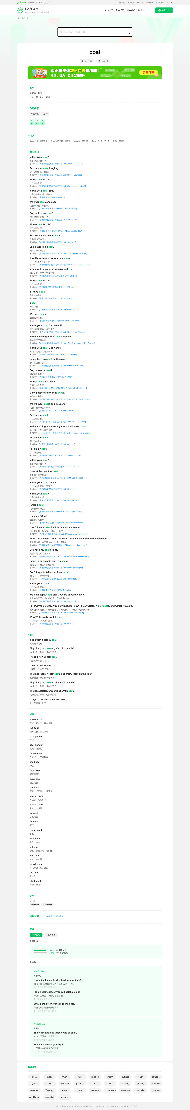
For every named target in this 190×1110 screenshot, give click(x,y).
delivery (125, 1083)
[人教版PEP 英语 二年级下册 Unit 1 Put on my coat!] (55, 455)
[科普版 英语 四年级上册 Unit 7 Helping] (50, 590)
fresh (64, 1076)
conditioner (34, 1096)
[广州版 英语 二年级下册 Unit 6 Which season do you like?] (58, 545)
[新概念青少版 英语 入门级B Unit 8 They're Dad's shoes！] (58, 388)
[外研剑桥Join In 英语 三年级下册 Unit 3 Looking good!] (57, 477)
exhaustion (49, 1096)
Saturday (156, 1083)
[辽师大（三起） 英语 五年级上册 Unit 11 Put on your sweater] (60, 433)
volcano (49, 1083)
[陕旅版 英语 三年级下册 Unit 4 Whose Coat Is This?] (56, 231)
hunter (80, 1090)
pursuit (95, 1083)
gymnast (156, 1090)
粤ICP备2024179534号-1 (119, 1106)
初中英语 (120, 10)
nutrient (64, 1096)
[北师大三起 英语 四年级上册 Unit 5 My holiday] (54, 578)
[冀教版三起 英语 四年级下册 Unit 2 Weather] (53, 601)
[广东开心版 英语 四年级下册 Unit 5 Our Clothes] (54, 309)
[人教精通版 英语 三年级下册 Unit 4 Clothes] (52, 489)
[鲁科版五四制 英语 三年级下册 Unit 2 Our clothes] (55, 466)
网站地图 (134, 1106)
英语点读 (131, 2)
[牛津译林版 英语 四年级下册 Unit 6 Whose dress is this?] (58, 186)
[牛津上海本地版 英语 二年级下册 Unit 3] (51, 298)
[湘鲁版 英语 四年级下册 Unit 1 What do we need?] (55, 320)
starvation (95, 1090)
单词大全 (142, 10)
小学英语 (109, 10)
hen (80, 1076)
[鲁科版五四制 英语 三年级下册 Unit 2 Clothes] (53, 354)
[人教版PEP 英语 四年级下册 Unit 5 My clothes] (53, 287)
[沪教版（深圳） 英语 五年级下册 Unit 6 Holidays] (54, 410)
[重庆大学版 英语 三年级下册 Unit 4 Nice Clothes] (54, 500)
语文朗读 (122, 2)
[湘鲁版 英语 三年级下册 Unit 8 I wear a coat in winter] (56, 511)
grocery (140, 1083)
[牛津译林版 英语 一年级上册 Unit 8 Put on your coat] (56, 174)
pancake (141, 1090)
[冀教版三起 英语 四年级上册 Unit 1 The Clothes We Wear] (58, 253)
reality (140, 1076)
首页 (19, 18)
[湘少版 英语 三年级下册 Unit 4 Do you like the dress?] (56, 522)
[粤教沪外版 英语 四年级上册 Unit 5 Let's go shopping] (56, 567)
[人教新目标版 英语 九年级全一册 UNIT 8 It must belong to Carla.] (61, 264)
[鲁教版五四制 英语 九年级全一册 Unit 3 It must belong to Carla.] (61, 399)
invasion (95, 1076)
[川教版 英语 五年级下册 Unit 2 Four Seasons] (53, 208)
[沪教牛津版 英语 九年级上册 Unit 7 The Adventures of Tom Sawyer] (62, 343)
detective (64, 1083)
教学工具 (169, 2)
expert (49, 1076)
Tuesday (49, 1090)
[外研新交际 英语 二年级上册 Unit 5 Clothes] (52, 444)
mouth (110, 1076)
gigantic (79, 1083)
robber (65, 1090)
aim (110, 1083)
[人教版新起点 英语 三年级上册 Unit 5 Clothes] (53, 275)
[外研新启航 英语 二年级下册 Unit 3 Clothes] (52, 623)
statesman (34, 1090)
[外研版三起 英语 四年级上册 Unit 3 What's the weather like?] (59, 556)
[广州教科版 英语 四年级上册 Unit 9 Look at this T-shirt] (57, 365)
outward (125, 1076)
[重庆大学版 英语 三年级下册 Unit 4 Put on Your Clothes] (57, 332)
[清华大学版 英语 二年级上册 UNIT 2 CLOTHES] (54, 219)
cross (34, 1076)
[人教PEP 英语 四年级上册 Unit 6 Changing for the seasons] (59, 534)
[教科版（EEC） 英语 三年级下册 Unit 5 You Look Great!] (58, 421)
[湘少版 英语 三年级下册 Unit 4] (47, 197)
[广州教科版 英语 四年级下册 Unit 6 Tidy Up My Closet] (57, 612)
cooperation (110, 1090)
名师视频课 (149, 2)
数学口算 (140, 2)
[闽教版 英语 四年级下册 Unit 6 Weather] (51, 376)
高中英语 (131, 10)
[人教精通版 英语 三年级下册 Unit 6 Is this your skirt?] (56, 163)
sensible (156, 1076)
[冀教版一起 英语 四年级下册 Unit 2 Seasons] (53, 242)
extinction (125, 1090)
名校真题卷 (160, 2)
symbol (34, 1083)
